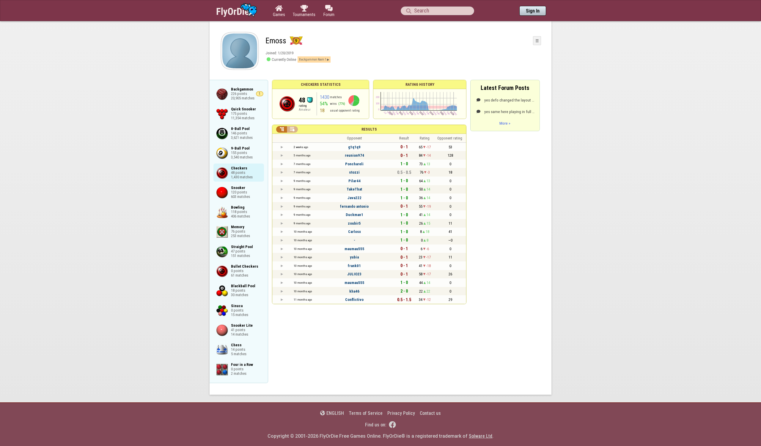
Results (369, 129)
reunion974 (354, 155)
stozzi (354, 172)
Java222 (354, 198)
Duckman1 (354, 214)
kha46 (354, 291)
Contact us (430, 413)
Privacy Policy (401, 413)
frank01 (354, 266)
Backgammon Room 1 (312, 59)
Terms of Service (366, 413)
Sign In (533, 11)
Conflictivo (354, 299)
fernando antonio (354, 206)
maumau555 (354, 249)
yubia (354, 257)
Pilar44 (354, 181)
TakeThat (354, 189)
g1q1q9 (354, 147)
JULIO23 (354, 274)
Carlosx (354, 231)
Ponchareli (354, 164)
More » (504, 123)
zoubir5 (354, 223)
